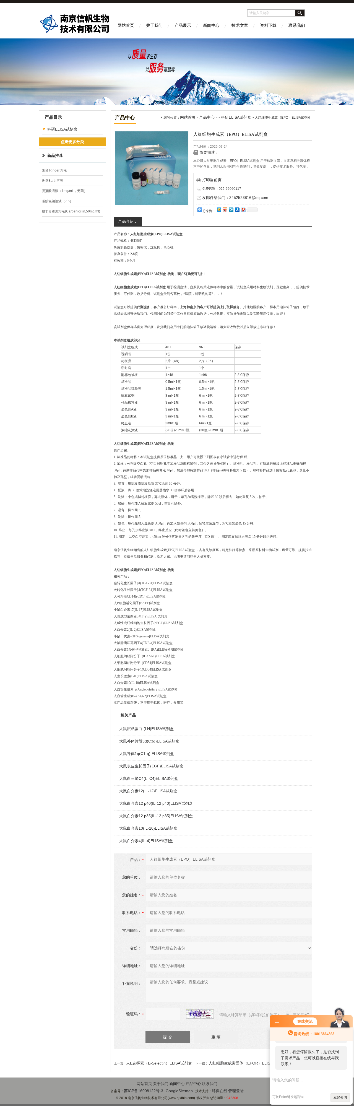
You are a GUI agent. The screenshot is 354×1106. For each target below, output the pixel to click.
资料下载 (268, 25)
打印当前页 (212, 180)
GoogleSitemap (179, 1091)
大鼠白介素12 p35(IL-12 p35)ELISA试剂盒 (156, 816)
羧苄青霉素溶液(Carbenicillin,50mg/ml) (71, 211)
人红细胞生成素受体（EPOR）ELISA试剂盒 (246, 1063)
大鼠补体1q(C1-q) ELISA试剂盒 (146, 753)
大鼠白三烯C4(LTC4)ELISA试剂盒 (148, 778)
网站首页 (126, 25)
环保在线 (219, 1091)
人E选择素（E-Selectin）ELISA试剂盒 (159, 1063)
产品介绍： (127, 221)
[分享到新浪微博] (225, 209)
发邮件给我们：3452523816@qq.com (235, 197)
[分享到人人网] (237, 209)
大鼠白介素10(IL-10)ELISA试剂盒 (148, 828)
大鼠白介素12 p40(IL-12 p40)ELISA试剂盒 (156, 803)
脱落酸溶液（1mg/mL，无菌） (64, 191)
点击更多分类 (72, 141)
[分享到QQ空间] (219, 209)
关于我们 (154, 25)
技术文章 (239, 25)
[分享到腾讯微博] (231, 209)
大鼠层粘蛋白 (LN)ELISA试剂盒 (146, 728)
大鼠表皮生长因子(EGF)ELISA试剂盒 (151, 766)
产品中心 (207, 117)
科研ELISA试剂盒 (62, 129)
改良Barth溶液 (52, 181)
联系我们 (296, 25)
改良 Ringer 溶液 (54, 170)
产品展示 (183, 25)
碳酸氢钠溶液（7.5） (57, 201)
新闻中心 (211, 25)
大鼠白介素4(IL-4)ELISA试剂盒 (146, 840)
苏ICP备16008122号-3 (143, 1091)
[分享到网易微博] (243, 209)
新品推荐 (55, 155)
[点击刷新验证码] (200, 1014)
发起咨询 (340, 1097)
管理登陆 (236, 1091)
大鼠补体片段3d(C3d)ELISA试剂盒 (149, 741)
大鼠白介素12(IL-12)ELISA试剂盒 (148, 791)
